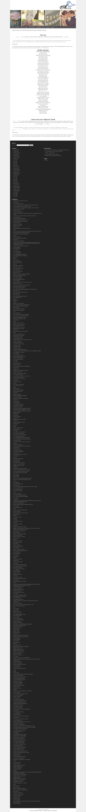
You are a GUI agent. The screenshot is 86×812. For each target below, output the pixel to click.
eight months (15, 413)
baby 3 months (16, 259)
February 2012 (16, 149)
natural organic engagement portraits (20, 550)
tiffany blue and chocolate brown (19, 735)
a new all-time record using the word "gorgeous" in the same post (26, 207)
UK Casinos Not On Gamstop (43, 63)
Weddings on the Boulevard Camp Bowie (64, 136)
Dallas (14, 387)
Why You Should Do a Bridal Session (20, 789)
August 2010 (15, 175)
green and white (16, 461)
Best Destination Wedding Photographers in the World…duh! (25, 289)
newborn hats (16, 560)
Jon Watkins (15, 499)
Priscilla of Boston (17, 621)
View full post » (15, 44)
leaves (14, 508)
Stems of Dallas (16, 697)
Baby (14, 258)
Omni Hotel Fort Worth (17, 567)
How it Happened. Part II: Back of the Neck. (53, 151)
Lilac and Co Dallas (17, 517)
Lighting (14, 515)
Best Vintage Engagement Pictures (20, 296)
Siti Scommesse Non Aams (43, 101)
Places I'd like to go (17, 612)
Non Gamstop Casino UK (43, 73)
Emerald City (15, 415)
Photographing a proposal (18, 599)
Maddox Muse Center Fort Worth (19, 526)
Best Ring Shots (16, 293)
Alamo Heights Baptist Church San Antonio (21, 228)
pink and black (16, 608)
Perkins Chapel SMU (17, 588)
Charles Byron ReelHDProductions (20, 349)
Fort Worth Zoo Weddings (18, 451)
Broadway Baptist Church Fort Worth (20, 331)
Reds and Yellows (16, 642)
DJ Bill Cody (15, 399)
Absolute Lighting (16, 222)
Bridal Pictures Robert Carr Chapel (19, 46)
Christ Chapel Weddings (18, 357)
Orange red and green (17, 574)
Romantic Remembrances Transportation (21, 657)
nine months (15, 563)
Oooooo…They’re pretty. (50, 152)
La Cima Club (16, 505)
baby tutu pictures (16, 269)
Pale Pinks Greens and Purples (19, 578)
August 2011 (15, 158)
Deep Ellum (15, 392)
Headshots (15, 466)
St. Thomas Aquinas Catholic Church (20, 693)
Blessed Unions (16, 307)
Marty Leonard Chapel (17, 535)
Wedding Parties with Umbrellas (19, 778)
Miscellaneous (16, 547)
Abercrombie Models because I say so (20, 219)
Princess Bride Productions (18, 619)
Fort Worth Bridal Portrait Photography (47, 46)
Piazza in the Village (17, 603)
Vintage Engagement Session (19, 765)
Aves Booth (41, 121)
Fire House (15, 430)
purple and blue (16, 628)
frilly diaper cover (16, 455)
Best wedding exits (17, 297)
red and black (16, 640)
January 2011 (16, 168)
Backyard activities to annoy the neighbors (21, 273)
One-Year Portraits (17, 571)
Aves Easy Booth (47, 121)
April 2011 (15, 163)
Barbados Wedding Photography (19, 275)
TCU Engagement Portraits (18, 711)
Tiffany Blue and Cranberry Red (19, 737)
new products (16, 554)
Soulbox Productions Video (18, 685)
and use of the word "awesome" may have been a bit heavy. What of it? (27, 231)
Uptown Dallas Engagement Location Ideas (21, 759)
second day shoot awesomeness (19, 668)
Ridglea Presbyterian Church (19, 650)
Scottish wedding (16, 665)
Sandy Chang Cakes (17, 661)
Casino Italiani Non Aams (43, 81)
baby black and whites (17, 262)
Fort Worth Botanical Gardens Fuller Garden (38, 36)
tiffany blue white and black (18, 738)
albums (14, 229)
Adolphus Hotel (16, 226)
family (14, 426)
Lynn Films (15, 525)
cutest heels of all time (17, 385)
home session (16, 473)
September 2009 (16, 190)
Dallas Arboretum (16, 388)
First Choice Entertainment (18, 433)
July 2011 (15, 159)
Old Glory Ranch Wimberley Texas (20, 564)
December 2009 (16, 186)
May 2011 (15, 162)
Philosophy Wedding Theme (18, 592)
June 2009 (15, 194)
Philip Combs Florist (17, 590)
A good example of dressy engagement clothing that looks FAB (25, 204)
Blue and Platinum (17, 313)
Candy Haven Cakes (17, 341)
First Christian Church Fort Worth (19, 434)
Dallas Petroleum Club (17, 391)
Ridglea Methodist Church (18, 649)
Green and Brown (16, 459)
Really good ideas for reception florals (20, 636)
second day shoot (16, 667)
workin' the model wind (17, 792)
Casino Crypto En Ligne (43, 85)
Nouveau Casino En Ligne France (43, 94)
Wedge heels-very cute (17, 781)
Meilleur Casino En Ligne (43, 88)
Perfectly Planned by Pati (18, 586)
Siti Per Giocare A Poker (43, 107)
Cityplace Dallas (16, 364)
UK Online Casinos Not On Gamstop (43, 55)
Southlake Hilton (16, 686)
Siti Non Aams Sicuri (43, 86)
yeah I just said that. (17, 795)
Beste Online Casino (43, 75)
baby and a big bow (17, 261)
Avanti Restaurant (16, 248)
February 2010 (16, 183)
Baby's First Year (16, 272)
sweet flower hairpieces (56, 122)
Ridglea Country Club (17, 647)
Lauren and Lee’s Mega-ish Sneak (43, 119)
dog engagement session (18, 404)
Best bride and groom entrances (19, 286)
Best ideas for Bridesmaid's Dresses (20, 292)
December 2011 (16, 152)
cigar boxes (15, 360)
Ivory (14, 492)
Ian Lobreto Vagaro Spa (18, 483)
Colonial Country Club (17, 371)
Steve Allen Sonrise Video (18, 699)
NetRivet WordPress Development (50, 810)
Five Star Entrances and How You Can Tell (21, 441)
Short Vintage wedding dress (19, 678)
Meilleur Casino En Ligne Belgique (43, 51)
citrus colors (15, 362)
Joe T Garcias (16, 497)
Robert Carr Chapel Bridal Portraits (20, 136)
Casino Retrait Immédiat (43, 58)
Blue (14, 311)
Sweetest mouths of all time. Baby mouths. (21, 709)
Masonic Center (16, 538)
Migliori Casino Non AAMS (43, 106)
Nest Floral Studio (16, 553)
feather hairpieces (16, 429)
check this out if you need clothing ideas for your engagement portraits (27, 350)
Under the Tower (16, 755)
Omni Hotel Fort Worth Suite (18, 568)
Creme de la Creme (17, 381)
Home (12, 27)
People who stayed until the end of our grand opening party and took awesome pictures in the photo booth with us (26, 585)
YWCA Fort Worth (16, 803)
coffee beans (15, 369)
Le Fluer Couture (33, 47)
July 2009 (15, 193)
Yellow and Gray (16, 798)
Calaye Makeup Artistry (18, 338)
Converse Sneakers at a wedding (19, 373)
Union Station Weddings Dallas (19, 756)
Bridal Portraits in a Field (18, 322)
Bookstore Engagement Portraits (19, 317)
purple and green (16, 629)
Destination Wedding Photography (20, 395)
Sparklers (15, 689)
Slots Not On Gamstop (43, 61)
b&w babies (15, 257)
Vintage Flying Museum (18, 766)
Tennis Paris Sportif (43, 113)
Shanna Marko (16, 672)
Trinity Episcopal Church (18, 745)
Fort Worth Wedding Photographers (59, 46)
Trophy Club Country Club (18, 749)
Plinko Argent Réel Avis (43, 89)
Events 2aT (15, 420)
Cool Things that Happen (18, 374)
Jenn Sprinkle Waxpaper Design (19, 494)
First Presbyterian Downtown (19, 436)
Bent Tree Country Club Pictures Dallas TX (21, 285)
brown (14, 332)
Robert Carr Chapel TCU (45, 122)
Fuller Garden (68, 46)
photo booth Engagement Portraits (20, 595)
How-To (14, 480)
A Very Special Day (17, 217)
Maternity (15, 539)
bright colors (70, 121)
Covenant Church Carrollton (18, 377)
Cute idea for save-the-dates (18, 384)
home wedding (16, 475)
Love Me (15, 522)
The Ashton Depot (16, 713)
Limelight (15, 518)
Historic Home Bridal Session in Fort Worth (21, 469)
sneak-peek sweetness (17, 683)
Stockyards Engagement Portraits (20, 700)
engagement (15, 418)
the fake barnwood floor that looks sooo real (21, 721)
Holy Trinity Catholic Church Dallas (20, 472)
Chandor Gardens (16, 348)
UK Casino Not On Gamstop (43, 64)
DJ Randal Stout (16, 402)
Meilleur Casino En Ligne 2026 (43, 93)
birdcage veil (60, 121)
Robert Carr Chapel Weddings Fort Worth (33, 136)
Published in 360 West (17, 622)
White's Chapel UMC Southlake (19, 788)
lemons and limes (16, 511)
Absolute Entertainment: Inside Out (20, 221)
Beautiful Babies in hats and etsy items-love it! (22, 282)
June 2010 (15, 177)
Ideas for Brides (16, 485)
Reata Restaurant (16, 638)
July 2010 (15, 176)
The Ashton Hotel (65, 122)
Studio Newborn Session (18, 704)
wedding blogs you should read (19, 775)
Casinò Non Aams (43, 111)
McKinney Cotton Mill (17, 540)
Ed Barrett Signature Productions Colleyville (22, 411)
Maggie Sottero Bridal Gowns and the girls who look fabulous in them (26, 528)
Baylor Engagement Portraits (19, 279)
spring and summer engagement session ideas (22, 690)
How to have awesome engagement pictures (22, 479)
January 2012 (16, 151)
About (46, 160)
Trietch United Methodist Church (19, 744)
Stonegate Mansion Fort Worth (19, 702)
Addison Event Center (17, 225)
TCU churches (16, 710)
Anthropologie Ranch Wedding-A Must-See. (21, 232)
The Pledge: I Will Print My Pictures (20, 728)
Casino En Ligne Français (43, 104)
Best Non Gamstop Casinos (43, 60)
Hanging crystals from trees (18, 465)
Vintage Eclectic (16, 763)
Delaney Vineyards (17, 394)
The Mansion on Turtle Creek (19, 724)
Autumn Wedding (16, 247)
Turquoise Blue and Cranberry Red (20, 751)
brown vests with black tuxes (19, 334)
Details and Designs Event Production (20, 398)
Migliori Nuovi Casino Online (43, 84)
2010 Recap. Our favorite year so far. (20, 200)
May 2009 (15, 196)
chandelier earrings (17, 346)
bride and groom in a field (18, 325)
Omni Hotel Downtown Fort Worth (19, 566)
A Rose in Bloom (24, 121)
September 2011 (16, 156)
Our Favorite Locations (17, 577)
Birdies (14, 301)
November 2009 (16, 187)
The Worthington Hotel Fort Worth (19, 734)
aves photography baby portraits (19, 254)
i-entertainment (16, 482)
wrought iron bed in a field (18, 794)
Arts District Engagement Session (20, 238)
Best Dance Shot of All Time (19, 287)
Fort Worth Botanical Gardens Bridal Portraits (33, 46)
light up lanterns (16, 514)
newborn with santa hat (17, 561)
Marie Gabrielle (16, 532)
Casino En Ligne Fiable (43, 100)
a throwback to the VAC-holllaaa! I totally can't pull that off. (24, 215)
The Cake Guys (16, 717)
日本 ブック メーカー (43, 90)
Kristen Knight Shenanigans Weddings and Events (23, 504)
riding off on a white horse (18, 652)
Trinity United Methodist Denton (19, 746)
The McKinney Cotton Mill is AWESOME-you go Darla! (24, 725)
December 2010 (16, 169)
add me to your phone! (17, 224)
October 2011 (16, 155)
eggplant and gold (16, 412)
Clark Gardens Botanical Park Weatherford (21, 366)
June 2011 (15, 161)
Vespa (14, 760)
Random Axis (16, 633)
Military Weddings (16, 545)
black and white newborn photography (20, 306)
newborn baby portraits (17, 559)
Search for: (14, 145)
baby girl (15, 264)
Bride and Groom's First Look (19, 327)
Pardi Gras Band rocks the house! (20, 581)
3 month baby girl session (18, 203)
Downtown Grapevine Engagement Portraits (21, 408)
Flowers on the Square (17, 444)
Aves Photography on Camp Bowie (20, 255)
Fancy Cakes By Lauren (18, 427)
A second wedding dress (33, 121)
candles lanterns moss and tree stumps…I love (22, 339)
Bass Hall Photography (17, 278)
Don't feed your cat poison (18, 405)
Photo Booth (16, 122)
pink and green (16, 610)
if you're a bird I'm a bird (18, 487)
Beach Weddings (16, 280)
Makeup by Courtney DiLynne (19, 531)
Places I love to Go (17, 611)
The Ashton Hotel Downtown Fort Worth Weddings (49, 136)
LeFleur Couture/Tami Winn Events (55, 36)
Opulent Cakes (16, 573)
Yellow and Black (16, 796)
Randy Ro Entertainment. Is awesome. (20, 635)
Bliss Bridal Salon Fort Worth (19, 308)
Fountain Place (16, 453)
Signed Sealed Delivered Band (19, 679)
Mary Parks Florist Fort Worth (19, 536)
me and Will (15, 543)
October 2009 (16, 189)
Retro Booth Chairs (17, 645)
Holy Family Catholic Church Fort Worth (21, 471)
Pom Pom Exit (16, 617)
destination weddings (17, 397)
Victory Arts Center (17, 762)
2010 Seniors (16, 202)
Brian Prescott (16, 320)
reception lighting (16, 639)
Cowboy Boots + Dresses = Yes (19, 378)
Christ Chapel (16, 353)
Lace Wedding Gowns (17, 507)
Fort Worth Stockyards (17, 450)
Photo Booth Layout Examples (25, 122)
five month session (17, 440)
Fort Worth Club (16, 447)
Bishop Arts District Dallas (18, 303)
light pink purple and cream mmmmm (20, 512)
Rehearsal (15, 643)
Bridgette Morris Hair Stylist (18, 328)
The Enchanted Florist (17, 720)
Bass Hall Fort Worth (17, 276)
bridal (26, 36)
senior (14, 669)
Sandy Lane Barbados (17, 662)
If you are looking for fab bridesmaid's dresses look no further (25, 486)
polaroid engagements (17, 615)
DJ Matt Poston (16, 401)
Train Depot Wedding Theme (19, 741)
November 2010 (16, 170)
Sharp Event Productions (18, 675)
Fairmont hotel (16, 423)
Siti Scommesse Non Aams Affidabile (43, 109)
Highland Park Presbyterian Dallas (20, 468)
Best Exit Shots (54, 121)
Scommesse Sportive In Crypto (43, 97)
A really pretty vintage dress (18, 209)
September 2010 (16, 173)
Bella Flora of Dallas (17, 283)
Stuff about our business (18, 706)
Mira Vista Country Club (18, 546)
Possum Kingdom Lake (18, 618)
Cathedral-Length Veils (17, 342)
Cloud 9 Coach (16, 367)
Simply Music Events (17, 681)
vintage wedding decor (17, 767)
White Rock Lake (16, 787)
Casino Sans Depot (43, 96)
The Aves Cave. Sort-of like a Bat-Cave (21, 716)
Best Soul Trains (16, 294)
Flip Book (15, 443)
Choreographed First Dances (19, 352)
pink (14, 607)
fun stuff (15, 457)
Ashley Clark (15, 239)
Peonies (15, 582)
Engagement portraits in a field (19, 419)
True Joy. (43, 35)
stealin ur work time (17, 696)
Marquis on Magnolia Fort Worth (19, 533)
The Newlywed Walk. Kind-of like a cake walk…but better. (24, 727)
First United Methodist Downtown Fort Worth (22, 439)
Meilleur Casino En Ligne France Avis (43, 102)
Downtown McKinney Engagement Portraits (21, 409)
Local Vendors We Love (18, 521)
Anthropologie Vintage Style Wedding (20, 233)
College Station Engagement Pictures (20, 370)
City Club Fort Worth (17, 363)
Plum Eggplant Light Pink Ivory (19, 614)
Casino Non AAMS (43, 52)
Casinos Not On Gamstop (43, 68)
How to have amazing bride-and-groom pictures (22, 478)
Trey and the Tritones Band (18, 742)
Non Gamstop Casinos (43, 54)
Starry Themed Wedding (18, 695)
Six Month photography (17, 682)
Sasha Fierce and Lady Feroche (19, 664)
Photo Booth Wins (36, 122)
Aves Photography (17, 252)
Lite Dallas (15, 519)
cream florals (15, 380)
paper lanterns (16, 579)
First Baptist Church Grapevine (19, 432)
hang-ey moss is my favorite (19, 464)
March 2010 (15, 182)
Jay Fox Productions (17, 493)
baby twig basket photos (18, 271)
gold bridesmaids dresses (18, 458)
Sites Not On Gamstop (43, 79)
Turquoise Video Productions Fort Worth (21, 752)
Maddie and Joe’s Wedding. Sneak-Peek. (53, 155)
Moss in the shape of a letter (19, 549)
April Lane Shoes (16, 236)
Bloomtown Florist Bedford (18, 310)
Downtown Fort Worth (17, 406)
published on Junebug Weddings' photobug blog (22, 624)
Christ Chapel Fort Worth (18, 355)
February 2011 (16, 166)
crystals (15, 383)
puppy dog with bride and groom (19, 625)
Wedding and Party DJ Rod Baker (20, 774)
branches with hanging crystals (19, 318)
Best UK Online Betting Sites (43, 77)
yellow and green (16, 799)
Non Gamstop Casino (43, 59)
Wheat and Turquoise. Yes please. (20, 782)
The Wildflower (16, 732)
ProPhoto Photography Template (36, 810)
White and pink (16, 785)
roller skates (15, 656)
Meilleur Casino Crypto (43, 110)
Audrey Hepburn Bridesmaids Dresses (20, 245)
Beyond (14, 299)
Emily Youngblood (16, 416)
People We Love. (39, 47)
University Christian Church (18, 758)
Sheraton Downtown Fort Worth (19, 676)
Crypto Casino (43, 105)
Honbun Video (16, 476)
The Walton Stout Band (18, 731)
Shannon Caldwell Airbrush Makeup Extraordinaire (23, 674)
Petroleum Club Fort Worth (18, 589)
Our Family (15, 575)
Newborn (15, 557)
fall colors (15, 425)
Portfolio (17, 27)
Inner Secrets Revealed (18, 490)
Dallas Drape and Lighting (18, 390)
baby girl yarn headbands (18, 265)
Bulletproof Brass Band (17, 336)
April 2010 (15, 180)
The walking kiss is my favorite (19, 730)
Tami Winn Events (46, 47)
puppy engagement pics (18, 626)
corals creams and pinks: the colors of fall (21, 376)
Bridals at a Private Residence (19, 324)
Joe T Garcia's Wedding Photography (20, 496)
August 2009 (15, 191)
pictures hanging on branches (19, 605)
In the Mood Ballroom (17, 489)
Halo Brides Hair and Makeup (19, 462)
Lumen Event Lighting (17, 524)
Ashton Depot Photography (18, 240)
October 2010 (16, 172)
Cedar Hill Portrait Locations (18, 343)
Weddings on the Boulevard (18, 780)
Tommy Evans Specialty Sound (19, 739)
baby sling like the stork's (18, 268)
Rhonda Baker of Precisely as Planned (20, 646)
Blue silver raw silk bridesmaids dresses (21, 315)
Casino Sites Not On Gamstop (43, 72)
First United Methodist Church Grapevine (21, 437)
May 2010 (15, 179)
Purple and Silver (16, 632)
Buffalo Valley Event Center (18, 335)
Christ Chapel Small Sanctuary (19, 356)
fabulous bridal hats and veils (19, 422)
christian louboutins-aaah (18, 359)
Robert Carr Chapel (17, 653)
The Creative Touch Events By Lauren (20, 718)
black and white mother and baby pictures (21, 304)
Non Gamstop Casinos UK (43, 67)
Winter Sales (15, 791)
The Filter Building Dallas (18, 723)
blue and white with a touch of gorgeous (21, 314)
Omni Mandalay (16, 570)
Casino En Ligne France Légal (43, 92)
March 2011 (15, 165)
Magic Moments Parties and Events (20, 529)
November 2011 (16, 154)
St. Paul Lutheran (16, 692)
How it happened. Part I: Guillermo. (52, 154)
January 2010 (16, 184)
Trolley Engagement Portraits (19, 748)
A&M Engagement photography (19, 218)
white (14, 784)
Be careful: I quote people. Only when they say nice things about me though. (32, 134)
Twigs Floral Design (17, 753)
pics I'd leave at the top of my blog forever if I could (23, 604)
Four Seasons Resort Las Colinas (20, 454)
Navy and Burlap (16, 552)
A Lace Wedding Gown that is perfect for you (22, 206)
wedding (15, 770)
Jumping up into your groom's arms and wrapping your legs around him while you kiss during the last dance (27, 501)
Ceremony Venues (17, 345)
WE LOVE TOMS (16, 769)
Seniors (14, 671)
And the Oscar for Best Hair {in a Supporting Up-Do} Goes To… (57, 149)
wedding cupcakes (17, 777)
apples (14, 235)
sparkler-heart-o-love (17, 688)
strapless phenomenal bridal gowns (20, 703)
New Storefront (16, 556)
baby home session (17, 266)
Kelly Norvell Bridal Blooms (18, 503)
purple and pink (16, 631)
